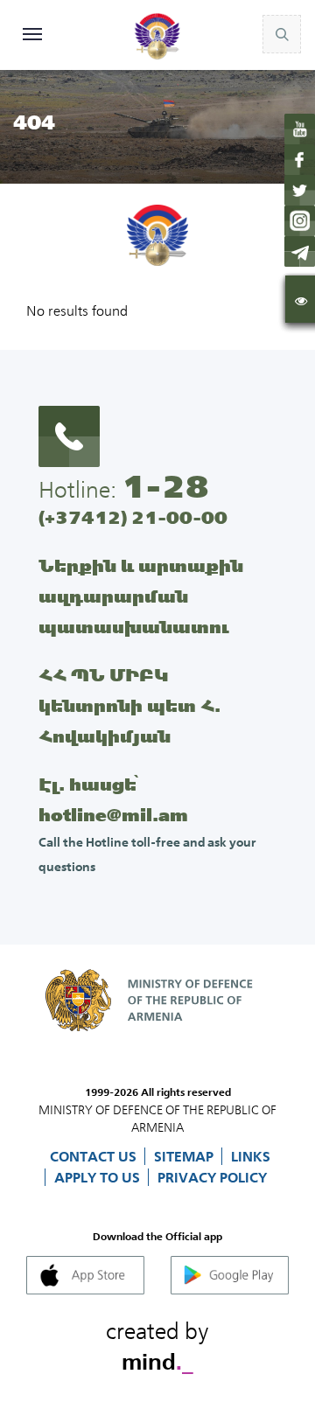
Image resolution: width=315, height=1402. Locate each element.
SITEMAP (185, 1156)
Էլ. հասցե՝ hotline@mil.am (113, 799)
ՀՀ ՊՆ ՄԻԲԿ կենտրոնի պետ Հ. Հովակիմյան (129, 705)
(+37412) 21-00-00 (133, 517)
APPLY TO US (99, 1177)
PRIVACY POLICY (212, 1177)
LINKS (250, 1156)
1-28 (165, 486)
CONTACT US (95, 1156)
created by (157, 1343)
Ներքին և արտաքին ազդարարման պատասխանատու (140, 596)
